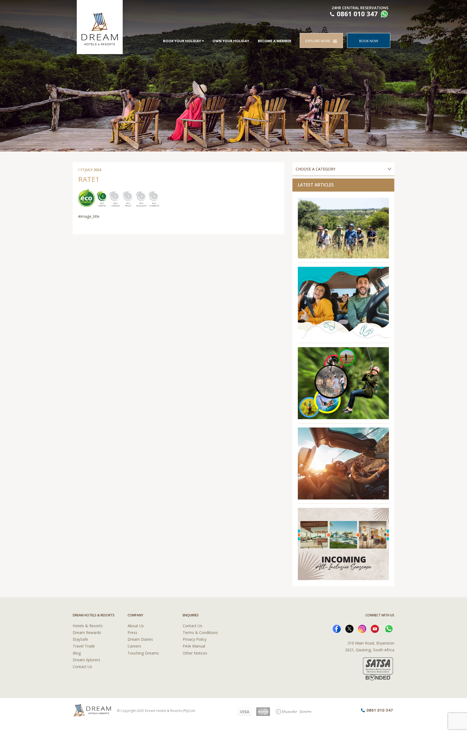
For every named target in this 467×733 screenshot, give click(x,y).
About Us (136, 625)
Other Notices (195, 653)
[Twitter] (349, 628)
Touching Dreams (143, 653)
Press (132, 632)
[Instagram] (362, 628)
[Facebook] (337, 628)
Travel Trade (84, 646)
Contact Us (82, 666)
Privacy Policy (194, 639)
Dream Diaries (140, 639)
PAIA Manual (194, 646)
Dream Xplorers (86, 659)
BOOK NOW (368, 40)
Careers (134, 646)
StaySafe (80, 639)
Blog (77, 653)
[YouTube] (375, 628)
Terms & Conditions (200, 632)
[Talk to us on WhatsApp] (383, 14)
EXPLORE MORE (319, 40)
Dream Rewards (87, 632)
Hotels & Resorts (88, 625)
